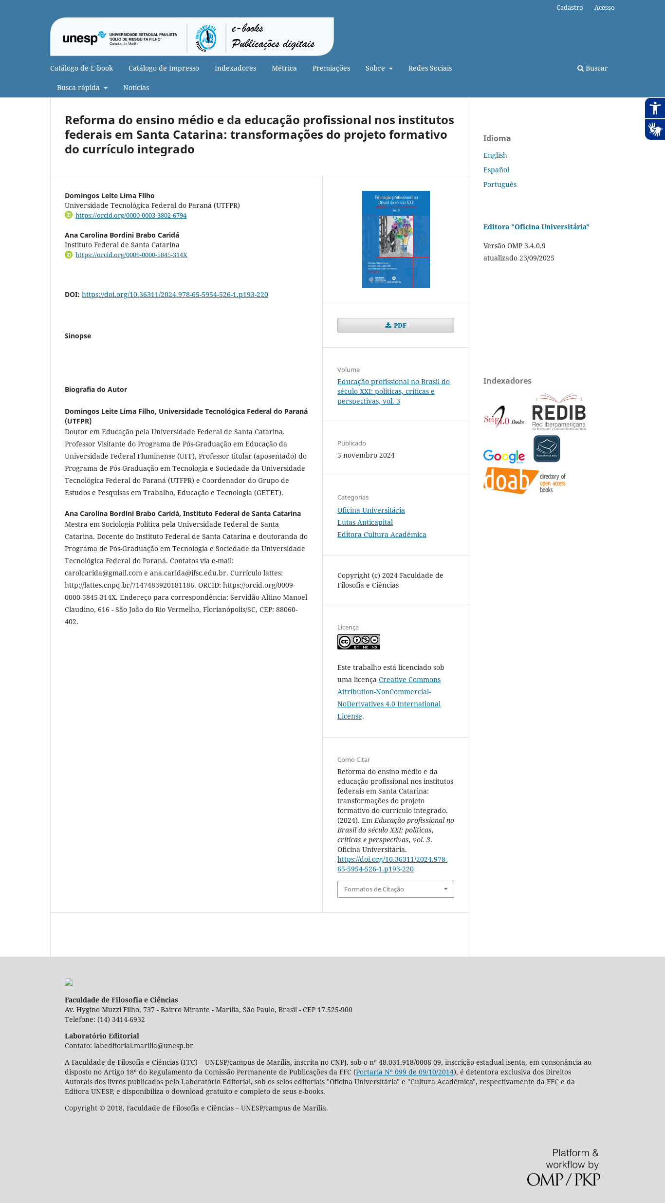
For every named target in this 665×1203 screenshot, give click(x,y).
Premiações (331, 68)
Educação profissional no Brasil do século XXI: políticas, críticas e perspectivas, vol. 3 (393, 391)
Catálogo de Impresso (164, 68)
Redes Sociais (430, 68)
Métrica (284, 68)
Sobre (376, 68)
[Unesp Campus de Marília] (69, 983)
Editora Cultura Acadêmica (381, 534)
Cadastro (569, 7)
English (495, 155)
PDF (399, 325)
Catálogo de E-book (81, 68)
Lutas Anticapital (365, 522)
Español (496, 169)
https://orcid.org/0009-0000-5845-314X (131, 254)
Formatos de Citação (374, 889)
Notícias (136, 87)
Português (500, 184)
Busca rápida (79, 87)
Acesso (604, 7)
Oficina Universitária (371, 510)
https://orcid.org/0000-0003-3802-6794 (130, 215)
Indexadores (235, 68)
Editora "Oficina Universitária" (536, 226)
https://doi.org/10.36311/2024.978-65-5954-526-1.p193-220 (175, 294)
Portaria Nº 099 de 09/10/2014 (405, 1071)
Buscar (596, 68)
